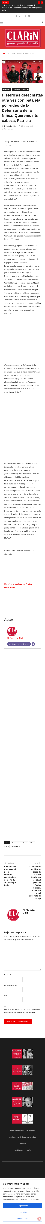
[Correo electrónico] (33, 644)
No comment (8, 129)
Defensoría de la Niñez (19, 843)
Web (5, 995)
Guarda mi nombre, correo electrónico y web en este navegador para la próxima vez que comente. (22, 1011)
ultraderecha (16, 846)
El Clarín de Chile (10, 126)
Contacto (22, 1144)
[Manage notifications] (39, 1219)
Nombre (7, 975)
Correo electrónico (11, 985)
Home (4, 54)
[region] (22, 1202)
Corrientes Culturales (21, 89)
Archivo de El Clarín (23, 1150)
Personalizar (23, 1212)
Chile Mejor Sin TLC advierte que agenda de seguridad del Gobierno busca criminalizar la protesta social (22, 7)
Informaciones (16, 54)
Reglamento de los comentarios (22, 1137)
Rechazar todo (22, 1219)
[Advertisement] (22, 340)
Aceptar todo (22, 1206)
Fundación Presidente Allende (22, 1130)
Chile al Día (29, 54)
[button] (39, 2)
